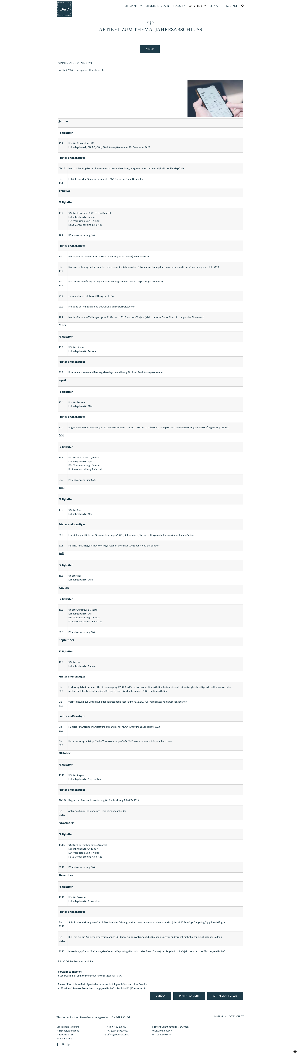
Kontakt (231, 6)
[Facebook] (57, 1044)
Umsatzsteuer (107, 975)
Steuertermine (66, 975)
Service (214, 6)
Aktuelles (196, 6)
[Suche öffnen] (243, 5)
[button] (295, 1052)
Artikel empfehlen (225, 995)
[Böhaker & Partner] (64, 9)
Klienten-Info (96, 70)
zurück (160, 995)
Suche (150, 49)
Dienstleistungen (157, 6)
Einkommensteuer (87, 975)
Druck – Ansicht (189, 995)
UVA (119, 975)
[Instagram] (63, 1044)
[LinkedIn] (69, 1044)
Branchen (179, 6)
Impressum (220, 1016)
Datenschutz (236, 1016)
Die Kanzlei (132, 6)
